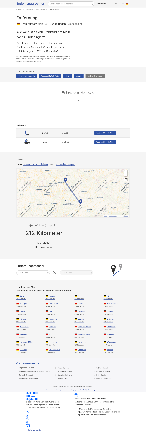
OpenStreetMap (113, 216)
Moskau (64, 371)
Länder (114, 4)
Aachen (110, 350)
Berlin (22, 296)
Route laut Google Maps (105, 133)
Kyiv (101, 375)
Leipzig (81, 319)
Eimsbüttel (82, 350)
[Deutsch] (127, 4)
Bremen (110, 311)
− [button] (126, 175)
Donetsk (25, 375)
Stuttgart (23, 304)
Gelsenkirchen (54, 350)
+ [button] (126, 172)
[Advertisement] (102, 41)
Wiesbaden (111, 342)
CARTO (126, 216)
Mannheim (111, 334)
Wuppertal (111, 327)
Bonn (51, 334)
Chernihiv (64, 375)
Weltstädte (101, 4)
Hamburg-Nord (84, 334)
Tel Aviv (102, 368)
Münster (23, 350)
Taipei (63, 368)
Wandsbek (24, 327)
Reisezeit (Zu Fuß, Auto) (50, 76)
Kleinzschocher (113, 304)
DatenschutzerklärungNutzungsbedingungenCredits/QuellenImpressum (73, 390)
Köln (109, 296)
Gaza (34, 371)
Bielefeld (23, 334)
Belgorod (26, 368)
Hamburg (53, 296)
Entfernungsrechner (30, 3)
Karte (67, 76)
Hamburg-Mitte (26, 342)
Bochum (52, 327)
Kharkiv (103, 371)
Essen (22, 311)
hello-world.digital (34, 430)
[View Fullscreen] (125, 179)
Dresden (81, 311)
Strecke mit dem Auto (26, 76)
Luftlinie (78, 76)
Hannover (53, 319)
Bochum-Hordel (84, 327)
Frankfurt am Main (35, 164)
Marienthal (53, 342)
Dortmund (53, 311)
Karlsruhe (82, 342)
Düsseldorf (53, 304)
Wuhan (63, 379)
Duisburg (110, 319)
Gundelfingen (65, 164)
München (82, 296)
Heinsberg (28, 379)
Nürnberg (24, 319)
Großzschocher (84, 304)
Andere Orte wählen (95, 76)
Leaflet (105, 216)
